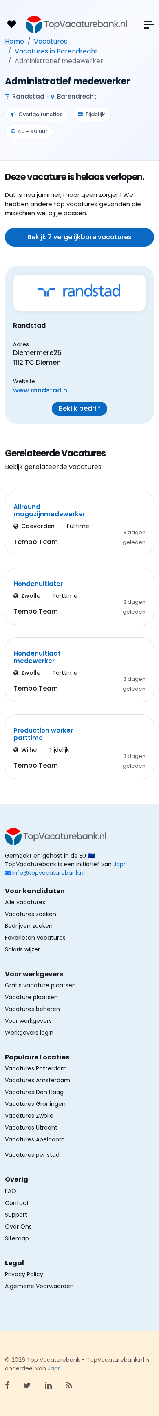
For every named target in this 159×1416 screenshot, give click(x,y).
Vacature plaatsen (31, 997)
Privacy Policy (24, 1274)
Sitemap (17, 1238)
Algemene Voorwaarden (39, 1286)
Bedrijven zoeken (29, 926)
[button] (149, 25)
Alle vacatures (25, 902)
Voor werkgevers (28, 1021)
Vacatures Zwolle (29, 1116)
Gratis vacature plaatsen (40, 985)
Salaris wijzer (22, 949)
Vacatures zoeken (30, 914)
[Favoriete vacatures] (11, 24)
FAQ (10, 1191)
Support (16, 1215)
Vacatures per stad (32, 1155)
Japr (119, 864)
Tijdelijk (95, 114)
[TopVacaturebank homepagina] (77, 24)
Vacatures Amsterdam (37, 1080)
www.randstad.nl (41, 390)
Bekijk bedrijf (79, 408)
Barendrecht (76, 96)
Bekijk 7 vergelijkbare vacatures (79, 237)
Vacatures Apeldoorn (35, 1139)
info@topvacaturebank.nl (48, 873)
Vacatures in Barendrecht (56, 51)
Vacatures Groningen (35, 1104)
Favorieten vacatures (35, 938)
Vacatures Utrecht (31, 1127)
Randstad (27, 96)
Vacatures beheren (32, 1009)
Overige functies (40, 114)
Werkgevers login (29, 1032)
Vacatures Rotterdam (36, 1068)
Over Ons (18, 1226)
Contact (17, 1203)
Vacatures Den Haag (34, 1092)
